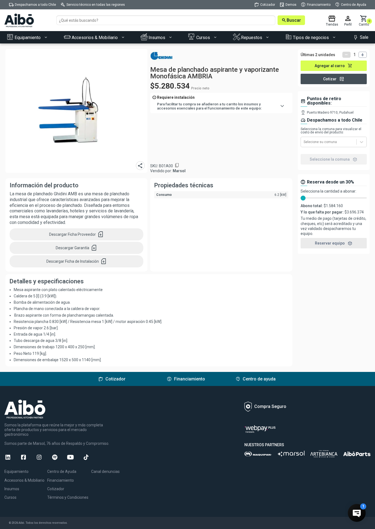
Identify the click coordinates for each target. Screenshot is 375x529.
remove (346, 54)
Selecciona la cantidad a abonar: (328, 191)
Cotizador (55, 489)
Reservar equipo (333, 243)
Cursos (10, 497)
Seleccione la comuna (333, 159)
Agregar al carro (333, 66)
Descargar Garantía (76, 248)
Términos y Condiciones (67, 497)
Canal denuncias (105, 471)
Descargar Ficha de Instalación (76, 261)
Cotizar (333, 79)
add (362, 54)
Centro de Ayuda (61, 471)
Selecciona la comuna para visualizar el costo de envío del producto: (331, 130)
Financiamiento (60, 480)
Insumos (11, 489)
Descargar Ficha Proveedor (76, 234)
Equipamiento (16, 471)
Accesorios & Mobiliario (24, 480)
